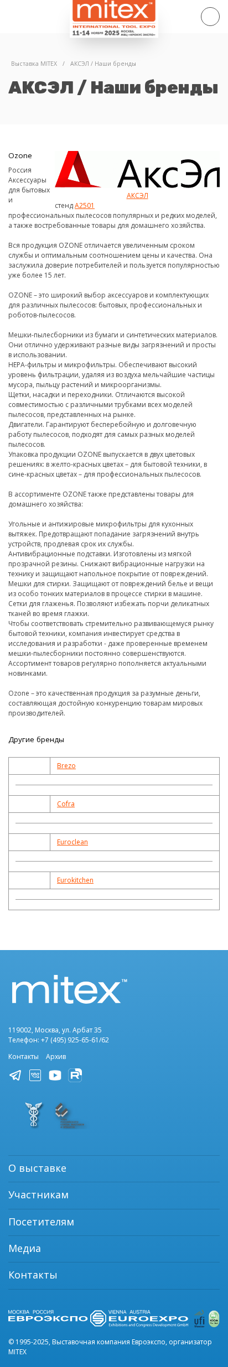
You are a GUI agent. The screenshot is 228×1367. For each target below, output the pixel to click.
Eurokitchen (75, 880)
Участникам (38, 1194)
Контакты (23, 1056)
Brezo (66, 765)
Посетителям (41, 1221)
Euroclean (72, 842)
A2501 (85, 205)
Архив (56, 1056)
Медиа (24, 1248)
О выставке (37, 1168)
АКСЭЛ (137, 195)
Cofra (66, 803)
